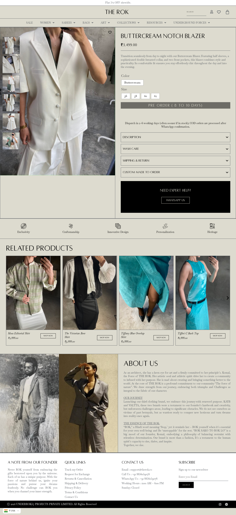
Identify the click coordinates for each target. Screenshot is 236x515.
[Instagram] (220, 504)
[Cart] (227, 12)
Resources (155, 22)
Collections (126, 22)
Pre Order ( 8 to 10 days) (175, 105)
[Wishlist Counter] (219, 12)
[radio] (132, 82)
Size (124, 89)
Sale (29, 22)
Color (125, 76)
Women (45, 22)
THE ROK (117, 12)
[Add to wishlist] (110, 32)
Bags (86, 22)
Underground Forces (189, 22)
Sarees (67, 22)
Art (103, 22)
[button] (8, 298)
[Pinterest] (226, 504)
